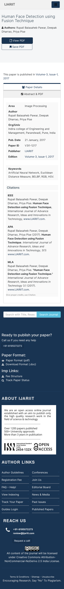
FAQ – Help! (9, 487)
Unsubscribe (48, 577)
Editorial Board (41, 487)
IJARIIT (9, 4)
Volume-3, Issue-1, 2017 (39, 156)
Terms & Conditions (19, 577)
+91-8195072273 (12, 345)
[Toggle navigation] (56, 4)
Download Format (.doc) (21, 364)
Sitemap (36, 577)
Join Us (36, 479)
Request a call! (22, 540)
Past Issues (39, 502)
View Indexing (10, 494)
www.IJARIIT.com (34, 219)
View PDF (18, 40)
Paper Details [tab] (33, 87)
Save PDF (17, 46)
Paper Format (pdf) (18, 360)
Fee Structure (14, 376)
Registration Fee (12, 479)
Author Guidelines (13, 472)
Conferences (40, 472)
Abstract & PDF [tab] (33, 94)
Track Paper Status (17, 380)
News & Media (41, 494)
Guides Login (10, 509)
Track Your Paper (12, 502)
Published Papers (42, 509)
